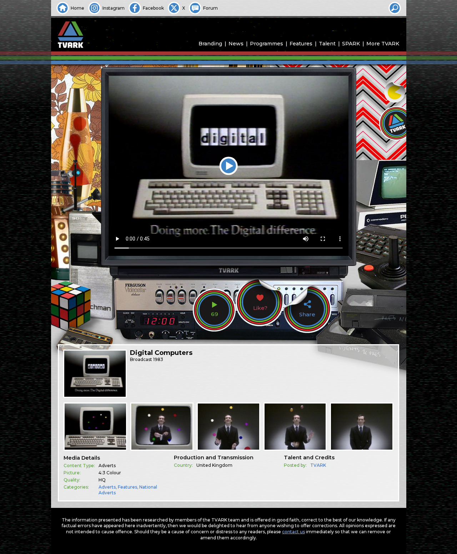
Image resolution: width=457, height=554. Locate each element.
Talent (327, 43)
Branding (210, 43)
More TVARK (382, 43)
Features (301, 43)
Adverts (107, 487)
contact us (293, 531)
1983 (158, 359)
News (235, 43)
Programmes (266, 43)
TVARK (318, 465)
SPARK (351, 43)
